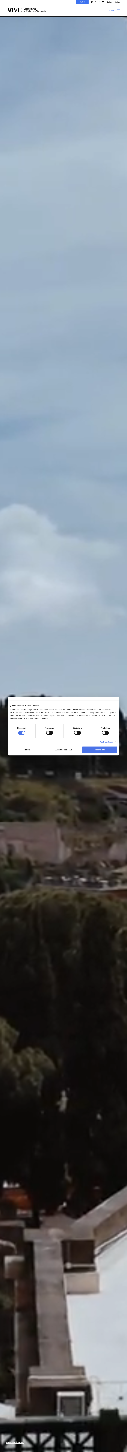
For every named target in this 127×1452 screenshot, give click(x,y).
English (117, 2)
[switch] (49, 733)
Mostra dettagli (106, 742)
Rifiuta (27, 750)
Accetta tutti (100, 750)
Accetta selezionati (63, 750)
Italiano (109, 2)
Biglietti (82, 2)
